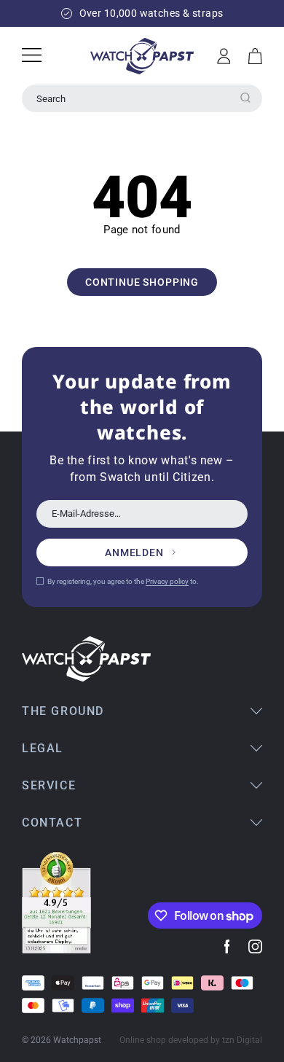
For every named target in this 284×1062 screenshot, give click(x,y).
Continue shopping (142, 282)
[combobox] (142, 98)
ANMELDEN (134, 552)
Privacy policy (167, 581)
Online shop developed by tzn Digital (190, 1040)
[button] (255, 56)
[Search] (245, 98)
